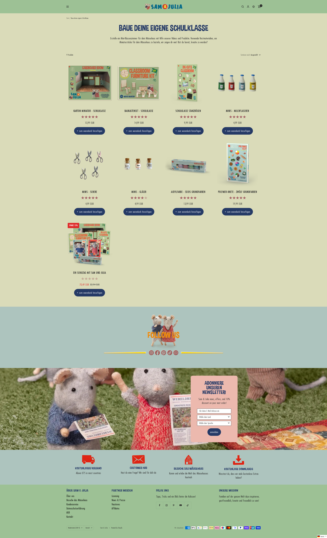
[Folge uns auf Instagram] (166, 505)
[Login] (248, 6)
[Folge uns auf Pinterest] (173, 505)
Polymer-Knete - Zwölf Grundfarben (237, 192)
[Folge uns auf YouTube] (180, 505)
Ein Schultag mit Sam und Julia (89, 272)
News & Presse (118, 500)
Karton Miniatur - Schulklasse (89, 111)
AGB (68, 512)
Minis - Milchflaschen (237, 111)
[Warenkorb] (259, 6)
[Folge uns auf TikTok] (187, 505)
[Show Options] (228, 417)
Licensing (115, 496)
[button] (322, 536)
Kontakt (69, 517)
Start (67, 18)
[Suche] (243, 6)
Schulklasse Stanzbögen (188, 111)
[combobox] (213, 417)
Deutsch (88, 527)
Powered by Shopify (116, 527)
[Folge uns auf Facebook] (159, 505)
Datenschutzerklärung (75, 508)
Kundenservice (72, 504)
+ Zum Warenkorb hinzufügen (89, 131)
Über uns (70, 496)
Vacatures (116, 504)
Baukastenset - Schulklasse (139, 111)
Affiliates (115, 508)
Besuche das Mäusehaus (76, 500)
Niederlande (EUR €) (74, 527)
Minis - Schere (89, 192)
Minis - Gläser (138, 192)
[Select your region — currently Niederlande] (253, 6)
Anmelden (214, 432)
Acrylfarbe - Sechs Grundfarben (188, 192)
